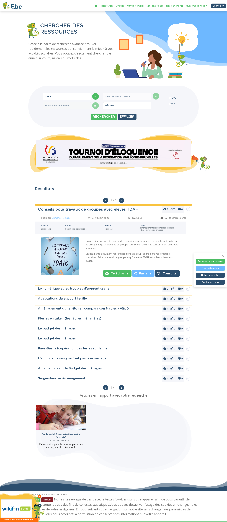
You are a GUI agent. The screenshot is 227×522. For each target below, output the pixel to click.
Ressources (107, 6)
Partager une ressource (210, 261)
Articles (120, 6)
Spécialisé (61, 437)
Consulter (170, 273)
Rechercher (104, 116)
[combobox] (67, 96)
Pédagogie (62, 434)
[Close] (223, 256)
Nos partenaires (174, 6)
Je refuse (47, 499)
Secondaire (74, 434)
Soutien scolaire (154, 6)
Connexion (218, 6)
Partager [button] (145, 273)
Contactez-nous (210, 282)
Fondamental (49, 434)
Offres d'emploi (135, 6)
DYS (174, 98)
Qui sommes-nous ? (196, 6)
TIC (173, 104)
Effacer (127, 116)
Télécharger (120, 273)
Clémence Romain (61, 217)
